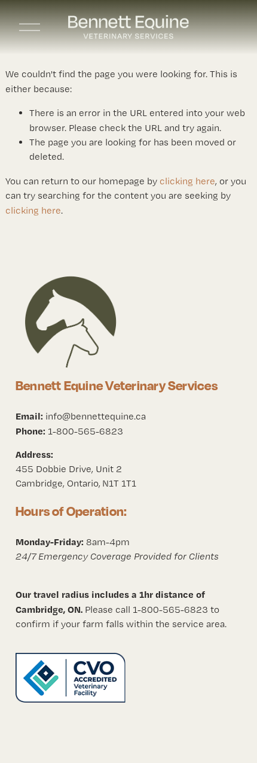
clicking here (187, 181)
